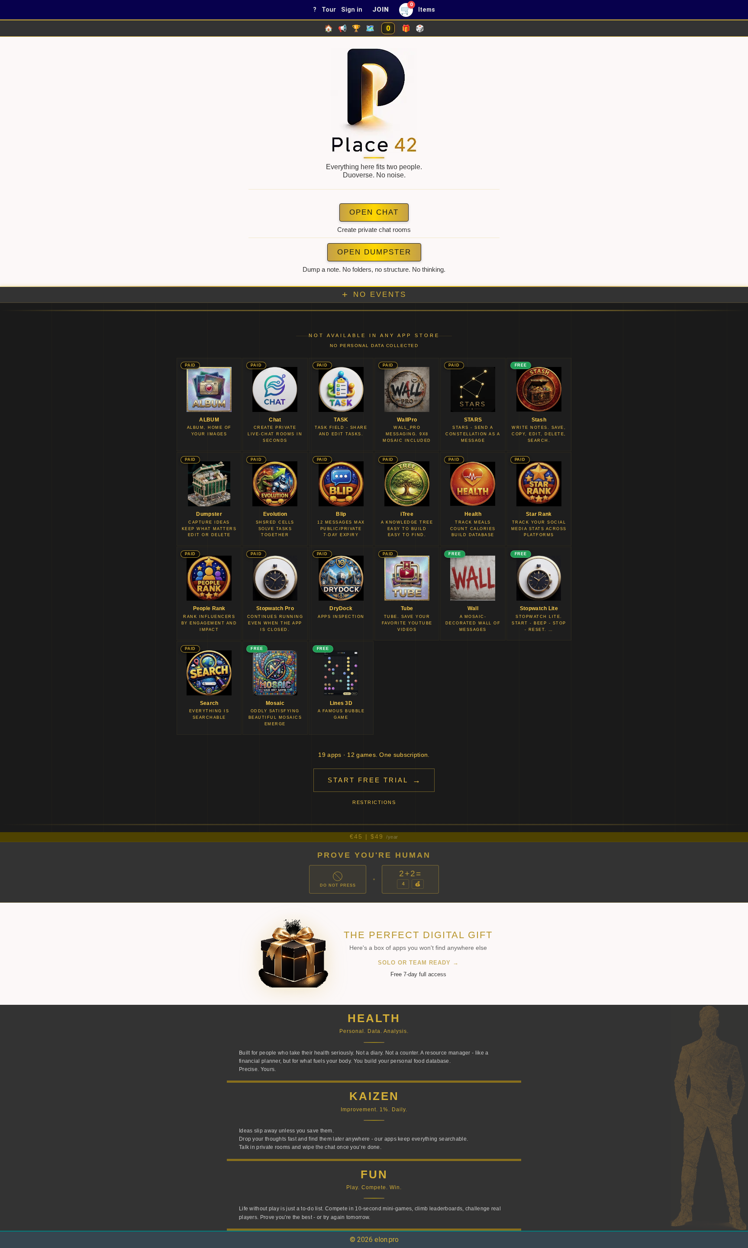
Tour (329, 9)
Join (380, 9)
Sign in (351, 9)
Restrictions (374, 802)
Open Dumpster (374, 252)
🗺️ (370, 28)
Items (426, 9)
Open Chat (374, 212)
